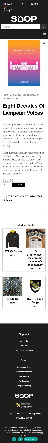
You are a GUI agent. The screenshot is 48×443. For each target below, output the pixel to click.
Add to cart (18, 185)
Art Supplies (24, 381)
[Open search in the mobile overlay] (24, 26)
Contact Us (24, 346)
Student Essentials (24, 372)
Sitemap (20, 414)
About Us (24, 341)
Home (5, 95)
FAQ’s (10, 414)
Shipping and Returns (24, 350)
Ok (14, 439)
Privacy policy (30, 439)
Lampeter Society (24, 386)
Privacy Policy (35, 414)
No (20, 439)
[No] (45, 433)
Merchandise (15, 95)
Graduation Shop (24, 367)
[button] (44, 34)
